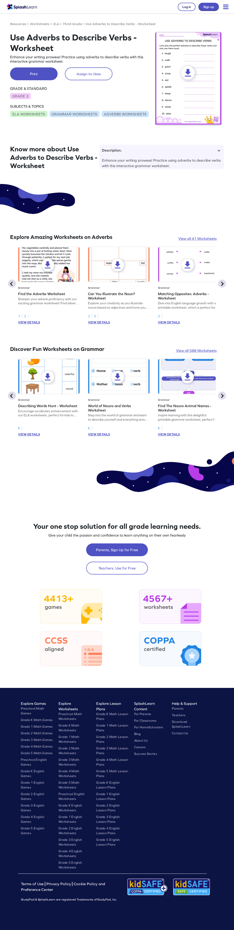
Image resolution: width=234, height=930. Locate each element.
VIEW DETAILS (29, 322)
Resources (18, 24)
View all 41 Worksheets (197, 238)
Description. (112, 150)
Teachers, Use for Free (117, 568)
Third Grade (72, 24)
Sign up (208, 7)
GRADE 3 (20, 96)
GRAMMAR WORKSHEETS (74, 114)
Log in (186, 7)
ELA (56, 24)
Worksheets (39, 24)
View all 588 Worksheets (196, 350)
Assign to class (89, 74)
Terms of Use (33, 884)
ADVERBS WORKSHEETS (125, 114)
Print (34, 74)
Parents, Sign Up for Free (117, 550)
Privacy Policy (58, 884)
